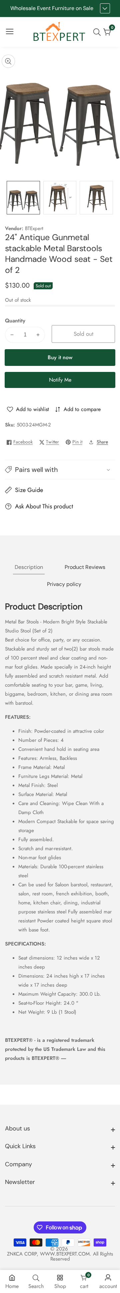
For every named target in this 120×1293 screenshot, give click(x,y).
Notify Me (60, 380)
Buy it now (60, 357)
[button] (60, 469)
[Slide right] (110, 197)
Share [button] (102, 441)
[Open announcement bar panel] (105, 8)
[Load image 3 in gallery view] (96, 197)
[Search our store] (98, 32)
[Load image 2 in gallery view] (60, 197)
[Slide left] (10, 197)
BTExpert (34, 228)
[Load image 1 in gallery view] (23, 197)
